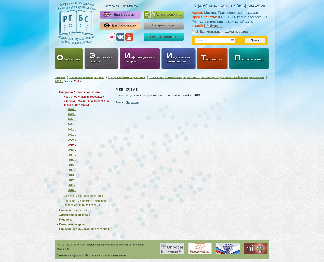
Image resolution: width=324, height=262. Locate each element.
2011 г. (72, 185)
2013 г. (72, 175)
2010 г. (72, 190)
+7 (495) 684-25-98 (248, 6)
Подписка (65, 219)
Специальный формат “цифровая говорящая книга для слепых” (84, 202)
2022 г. (72, 129)
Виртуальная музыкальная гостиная (84, 229)
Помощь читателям (163, 36)
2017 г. (72, 154)
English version (125, 14)
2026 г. (72, 109)
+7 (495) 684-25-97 (210, 6)
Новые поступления (73, 210)
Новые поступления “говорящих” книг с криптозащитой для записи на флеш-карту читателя (86, 100)
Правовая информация (70, 255)
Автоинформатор (168, 14)
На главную (130, 6)
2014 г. (72, 170)
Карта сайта (111, 6)
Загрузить (132, 102)
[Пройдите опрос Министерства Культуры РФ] (172, 248)
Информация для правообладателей (105, 255)
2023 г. (72, 124)
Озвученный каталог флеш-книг (83, 195)
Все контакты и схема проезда (224, 31)
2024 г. (72, 119)
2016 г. (72, 159)
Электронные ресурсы (74, 214)
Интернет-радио (163, 25)
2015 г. (72, 165)
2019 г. (72, 144)
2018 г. (72, 149)
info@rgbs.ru (213, 26)
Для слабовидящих (124, 25)
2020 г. (72, 139)
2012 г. (72, 180)
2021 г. (72, 134)
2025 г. (72, 114)
